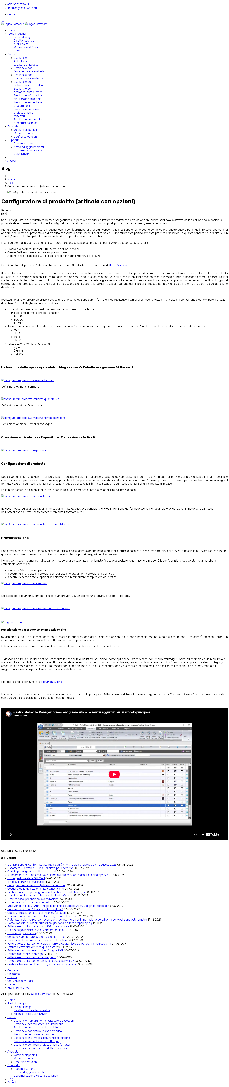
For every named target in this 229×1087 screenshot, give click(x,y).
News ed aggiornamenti (29, 147)
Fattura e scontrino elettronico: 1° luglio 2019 (35, 950)
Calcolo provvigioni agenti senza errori (31, 871)
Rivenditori (14, 984)
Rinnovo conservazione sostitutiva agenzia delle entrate (42, 916)
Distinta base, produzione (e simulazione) (33, 899)
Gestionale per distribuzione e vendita (28, 83)
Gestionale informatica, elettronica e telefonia (28, 97)
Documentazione (24, 143)
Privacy (12, 977)
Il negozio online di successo (25, 882)
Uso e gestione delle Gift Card (26, 878)
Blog (10, 157)
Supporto (13, 140)
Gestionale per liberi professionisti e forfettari (26, 112)
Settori (11, 54)
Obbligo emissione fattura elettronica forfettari (36, 912)
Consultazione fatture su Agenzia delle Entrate (36, 936)
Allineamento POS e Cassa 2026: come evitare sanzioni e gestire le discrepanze (57, 875)
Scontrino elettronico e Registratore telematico (37, 940)
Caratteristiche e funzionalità (24, 42)
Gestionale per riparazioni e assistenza (28, 76)
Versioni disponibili (25, 130)
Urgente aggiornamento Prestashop (30, 902)
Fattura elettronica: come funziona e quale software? (40, 960)
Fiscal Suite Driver (19, 987)
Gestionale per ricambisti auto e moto (28, 90)
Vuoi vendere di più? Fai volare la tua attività (35, 909)
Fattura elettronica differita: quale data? (32, 947)
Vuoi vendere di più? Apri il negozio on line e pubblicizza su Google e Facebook (57, 906)
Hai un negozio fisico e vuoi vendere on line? (36, 930)
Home (11, 30)
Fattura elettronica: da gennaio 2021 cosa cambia (38, 926)
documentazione (51, 682)
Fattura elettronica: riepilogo (25, 954)
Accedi (11, 160)
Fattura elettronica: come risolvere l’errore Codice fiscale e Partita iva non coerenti (59, 943)
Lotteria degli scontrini (21, 933)
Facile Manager (16, 33)
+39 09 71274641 (18, 4)
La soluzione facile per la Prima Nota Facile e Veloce (40, 895)
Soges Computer (42, 994)
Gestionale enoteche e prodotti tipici (28, 104)
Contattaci (13, 970)
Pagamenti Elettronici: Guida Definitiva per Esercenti (40, 868)
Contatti (12, 14)
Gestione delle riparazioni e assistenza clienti (35, 888)
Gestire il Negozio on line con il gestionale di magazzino (42, 964)
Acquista (12, 126)
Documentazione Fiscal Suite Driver (28, 152)
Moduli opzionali (24, 133)
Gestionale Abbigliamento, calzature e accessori (27, 61)
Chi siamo (13, 974)
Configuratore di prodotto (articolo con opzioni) (36, 885)
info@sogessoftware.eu (22, 8)
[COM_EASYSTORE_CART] (2, 20)
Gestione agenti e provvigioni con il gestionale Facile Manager (46, 892)
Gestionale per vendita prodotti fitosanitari (28, 121)
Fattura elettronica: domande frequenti (31, 957)
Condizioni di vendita (20, 980)
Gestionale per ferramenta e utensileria (29, 69)
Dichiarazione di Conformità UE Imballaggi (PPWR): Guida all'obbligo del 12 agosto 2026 (62, 864)
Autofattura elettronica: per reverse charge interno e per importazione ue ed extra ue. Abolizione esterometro (77, 919)
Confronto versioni (25, 136)
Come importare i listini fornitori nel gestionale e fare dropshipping (49, 923)
